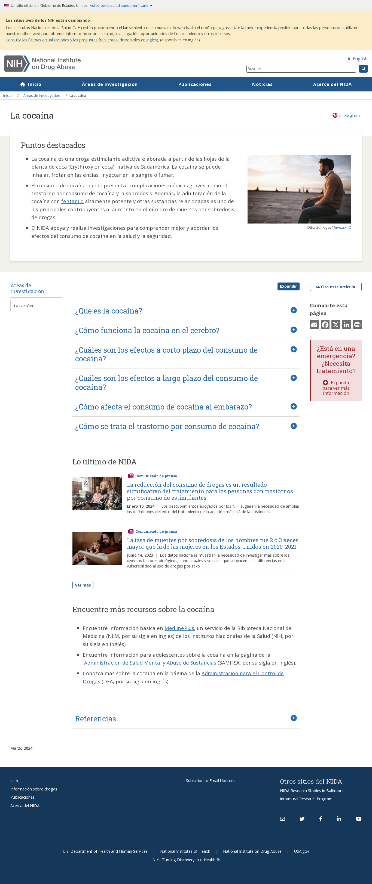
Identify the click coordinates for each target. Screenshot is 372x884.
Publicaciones (195, 84)
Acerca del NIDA (332, 84)
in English (358, 59)
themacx (339, 227)
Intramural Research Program (306, 798)
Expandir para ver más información (336, 388)
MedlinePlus (179, 628)
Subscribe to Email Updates (210, 780)
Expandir (288, 286)
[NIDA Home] (105, 63)
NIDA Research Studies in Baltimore (312, 790)
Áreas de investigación (110, 84)
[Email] (314, 324)
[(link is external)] (302, 819)
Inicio (34, 84)
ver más (83, 585)
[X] (335, 324)
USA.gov (301, 851)
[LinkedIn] (346, 324)
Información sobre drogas (33, 789)
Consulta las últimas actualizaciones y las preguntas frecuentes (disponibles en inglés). (82, 39)
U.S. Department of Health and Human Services (105, 851)
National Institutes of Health (185, 851)
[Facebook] (325, 324)
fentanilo (72, 201)
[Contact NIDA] (282, 819)
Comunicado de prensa (156, 476)
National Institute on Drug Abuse (252, 851)
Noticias (262, 84)
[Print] (357, 324)
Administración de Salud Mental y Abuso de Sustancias (150, 662)
